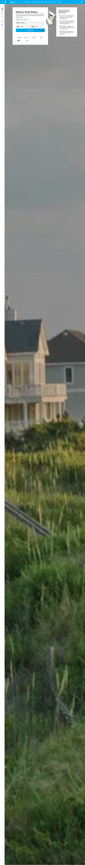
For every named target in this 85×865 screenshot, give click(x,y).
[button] (2, 2)
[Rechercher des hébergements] (2, 9)
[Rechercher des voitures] (2, 11)
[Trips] (2, 21)
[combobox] (22, 19)
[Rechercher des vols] (2, 6)
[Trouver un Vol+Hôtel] (2, 14)
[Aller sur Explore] (2, 17)
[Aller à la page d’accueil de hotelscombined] (10, 2)
